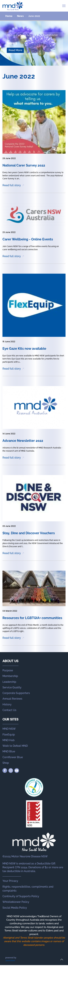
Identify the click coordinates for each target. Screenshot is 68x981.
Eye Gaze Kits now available (24, 349)
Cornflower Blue (12, 757)
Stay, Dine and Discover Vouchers (28, 533)
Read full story (11, 185)
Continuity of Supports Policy (20, 896)
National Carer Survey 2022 (23, 165)
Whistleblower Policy (15, 901)
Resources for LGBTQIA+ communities (32, 618)
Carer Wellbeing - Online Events (27, 239)
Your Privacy (10, 880)
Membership (10, 676)
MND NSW (9, 728)
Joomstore (10, 960)
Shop (5, 762)
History (7, 704)
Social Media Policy (14, 907)
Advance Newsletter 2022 (22, 441)
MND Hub (8, 740)
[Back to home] (12, 6)
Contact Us (9, 710)
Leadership (9, 681)
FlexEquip (8, 734)
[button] (64, 6)
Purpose (7, 670)
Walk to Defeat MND (15, 745)
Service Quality (11, 687)
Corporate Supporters (16, 693)
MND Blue (8, 751)
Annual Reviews (12, 698)
